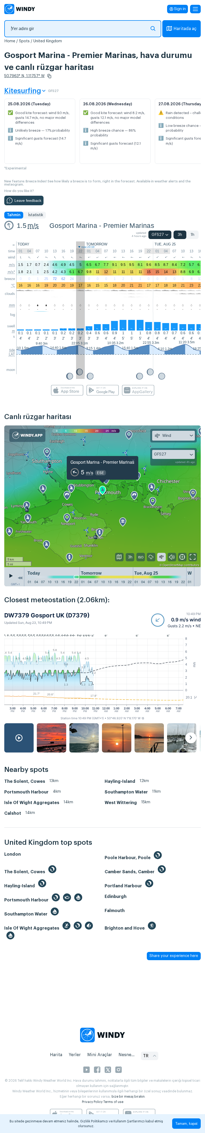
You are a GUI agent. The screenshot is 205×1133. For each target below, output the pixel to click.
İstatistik (35, 215)
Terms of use (113, 1101)
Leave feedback (27, 200)
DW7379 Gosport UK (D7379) (47, 615)
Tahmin (14, 215)
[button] (49, 76)
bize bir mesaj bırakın (128, 1096)
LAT (12, 354)
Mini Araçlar (99, 1055)
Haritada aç (185, 29)
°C (13, 285)
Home (9, 41)
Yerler (75, 1055)
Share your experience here (173, 956)
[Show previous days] (20, 578)
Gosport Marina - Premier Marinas (101, 225)
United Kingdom (47, 41)
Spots (24, 41)
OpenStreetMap (173, 565)
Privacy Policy (92, 1101)
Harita (56, 1055)
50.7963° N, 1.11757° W (24, 76)
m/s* (11, 272)
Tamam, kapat (186, 1124)
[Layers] (119, 557)
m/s (33, 225)
